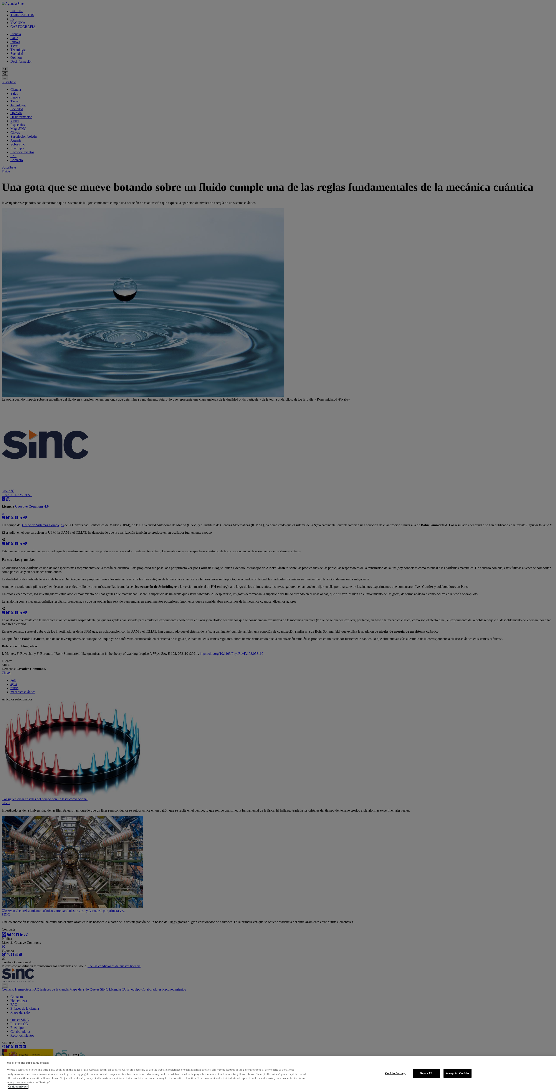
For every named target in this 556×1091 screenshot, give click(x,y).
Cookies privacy (18, 1086)
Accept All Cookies (457, 1073)
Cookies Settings (395, 1073)
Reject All (426, 1073)
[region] (278, 1073)
